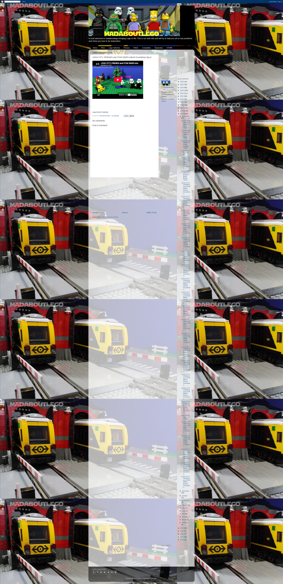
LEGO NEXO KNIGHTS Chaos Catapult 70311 (185, 144)
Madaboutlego (169, 88)
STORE (169, 48)
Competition (146, 48)
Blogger (154, 578)
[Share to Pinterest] (133, 116)
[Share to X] (129, 116)
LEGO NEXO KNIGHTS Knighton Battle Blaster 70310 (185, 175)
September (186, 500)
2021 (182, 96)
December (185, 116)
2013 (182, 531)
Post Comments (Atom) (110, 217)
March (184, 520)
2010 (182, 540)
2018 (182, 105)
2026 (182, 82)
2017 (182, 108)
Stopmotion (159, 48)
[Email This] (125, 116)
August (184, 505)
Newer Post (97, 212)
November (185, 491)
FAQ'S (136, 48)
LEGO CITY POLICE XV (185, 152)
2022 (182, 93)
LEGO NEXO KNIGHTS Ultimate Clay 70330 (185, 134)
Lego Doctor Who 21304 (185, 417)
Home (95, 48)
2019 (182, 102)
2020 (182, 99)
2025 (182, 84)
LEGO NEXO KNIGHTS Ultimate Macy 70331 (185, 124)
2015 (182, 114)
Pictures (127, 48)
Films (103, 48)
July (183, 508)
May (183, 514)
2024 (182, 87)
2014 (182, 528)
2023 (182, 90)
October (185, 496)
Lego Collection (114, 48)
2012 (182, 534)
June (184, 511)
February (185, 522)
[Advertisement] (124, 194)
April (183, 517)
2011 (182, 537)
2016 (182, 111)
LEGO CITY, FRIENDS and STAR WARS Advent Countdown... (185, 163)
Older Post (151, 212)
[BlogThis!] (127, 116)
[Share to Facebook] (131, 116)
